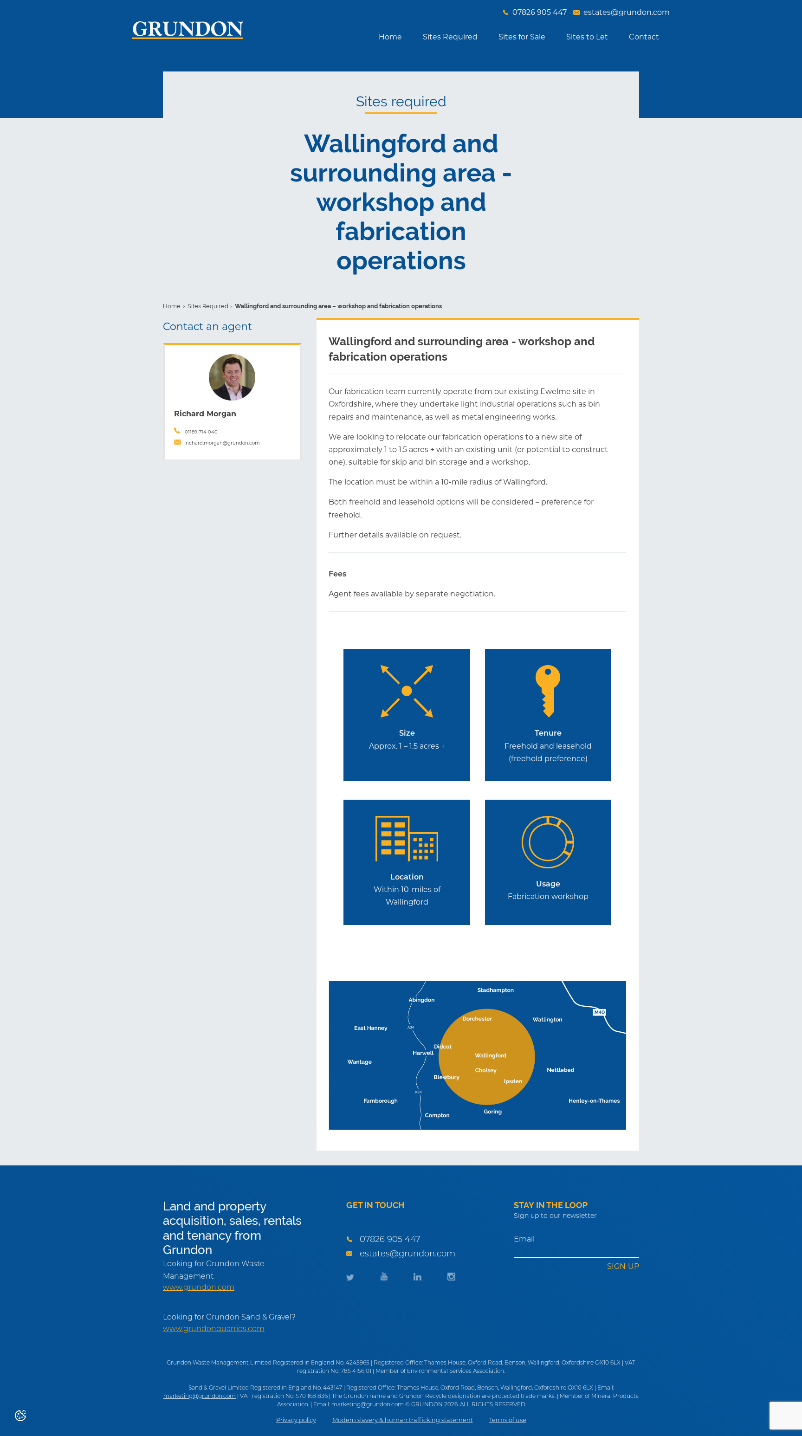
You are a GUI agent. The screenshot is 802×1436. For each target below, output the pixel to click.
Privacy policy (296, 1419)
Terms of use (507, 1419)
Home (390, 36)
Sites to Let (587, 36)
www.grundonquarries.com (214, 1329)
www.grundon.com (198, 1287)
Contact (644, 36)
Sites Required (450, 36)
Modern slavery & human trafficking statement (402, 1419)
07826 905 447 (390, 1239)
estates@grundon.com (407, 1253)
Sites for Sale (521, 36)
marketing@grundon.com (199, 1395)
